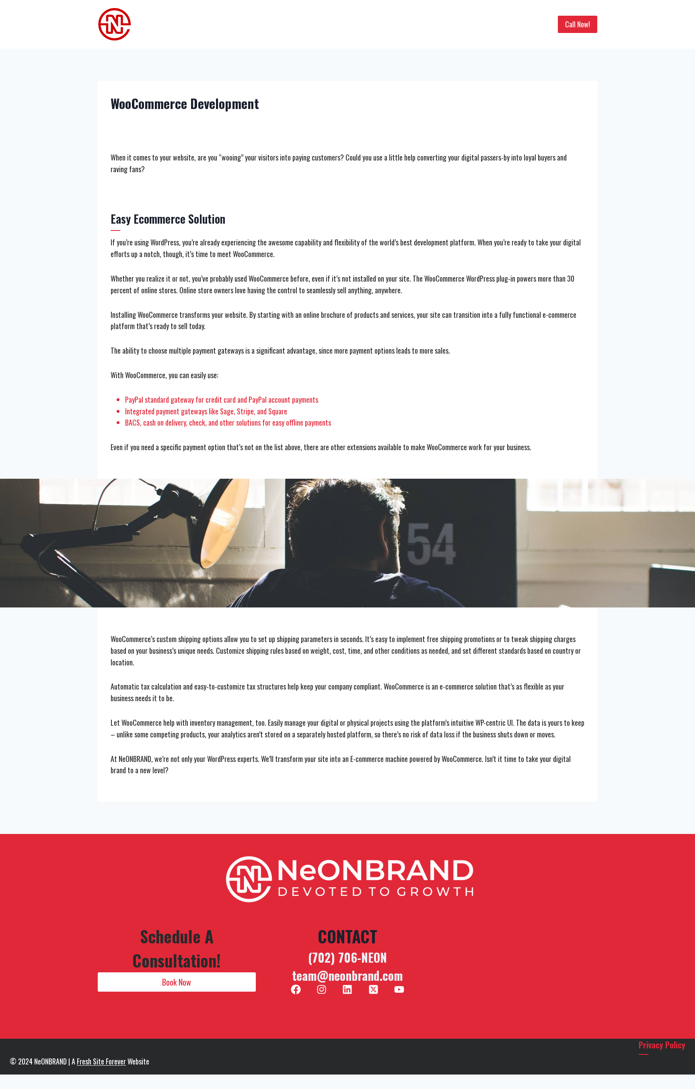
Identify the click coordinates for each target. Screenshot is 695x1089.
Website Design (283, 25)
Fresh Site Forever (101, 1061)
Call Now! (577, 24)
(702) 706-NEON (347, 957)
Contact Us (495, 25)
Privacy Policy (662, 1045)
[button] (177, 982)
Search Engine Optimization (357, 25)
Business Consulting (439, 25)
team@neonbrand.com (347, 975)
